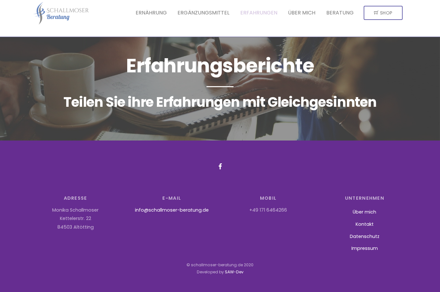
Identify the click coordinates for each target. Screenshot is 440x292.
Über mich (301, 12)
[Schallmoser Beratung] (61, 22)
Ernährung (151, 12)
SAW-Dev (234, 272)
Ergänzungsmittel (203, 12)
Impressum (364, 248)
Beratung (340, 12)
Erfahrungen (258, 12)
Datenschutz (364, 236)
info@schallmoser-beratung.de (172, 210)
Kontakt (365, 224)
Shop (385, 13)
